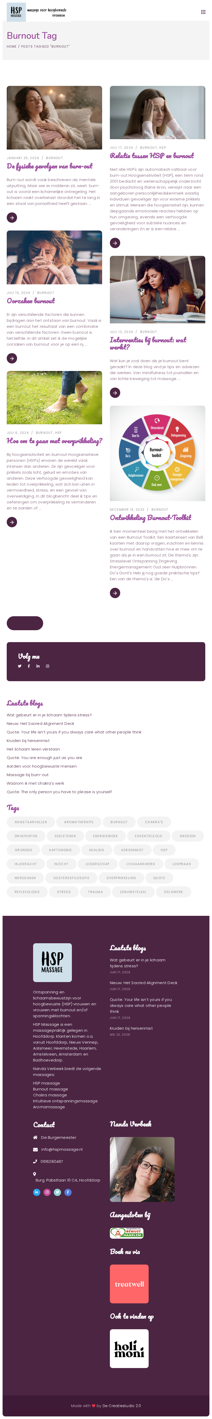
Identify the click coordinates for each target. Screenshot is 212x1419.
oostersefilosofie (71, 878)
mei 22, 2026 (120, 1034)
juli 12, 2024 (121, 332)
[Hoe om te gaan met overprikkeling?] (54, 397)
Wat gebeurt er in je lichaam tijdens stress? (49, 715)
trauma (95, 892)
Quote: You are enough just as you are (44, 757)
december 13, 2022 (127, 509)
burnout (54, 158)
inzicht (61, 864)
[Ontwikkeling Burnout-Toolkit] (157, 453)
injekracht (26, 864)
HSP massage (46, 1083)
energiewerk (105, 836)
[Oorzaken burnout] (54, 257)
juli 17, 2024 (121, 147)
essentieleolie (148, 836)
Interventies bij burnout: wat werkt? (148, 343)
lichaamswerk (141, 864)
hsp (164, 850)
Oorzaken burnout (31, 300)
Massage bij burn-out (28, 774)
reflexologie (27, 892)
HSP (162, 147)
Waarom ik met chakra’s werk (35, 783)
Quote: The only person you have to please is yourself (59, 791)
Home (12, 46)
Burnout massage (50, 1089)
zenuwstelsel (133, 892)
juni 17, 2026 (120, 972)
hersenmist (132, 850)
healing (96, 850)
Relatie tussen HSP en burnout (152, 155)
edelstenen (65, 836)
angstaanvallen (31, 822)
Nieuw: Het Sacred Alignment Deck (40, 723)
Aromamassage (49, 1107)
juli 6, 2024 (18, 432)
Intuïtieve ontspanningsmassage (65, 1101)
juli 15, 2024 (19, 293)
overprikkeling (121, 878)
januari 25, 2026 (23, 158)
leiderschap (98, 864)
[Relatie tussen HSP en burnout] (157, 112)
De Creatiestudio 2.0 (122, 1405)
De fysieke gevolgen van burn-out (49, 165)
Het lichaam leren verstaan (33, 749)
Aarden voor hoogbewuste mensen (42, 766)
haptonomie (60, 850)
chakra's (154, 822)
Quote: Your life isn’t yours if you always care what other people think (74, 732)
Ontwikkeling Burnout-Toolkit (150, 517)
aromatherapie (79, 822)
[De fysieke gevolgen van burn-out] (54, 118)
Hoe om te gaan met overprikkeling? (54, 440)
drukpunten (26, 836)
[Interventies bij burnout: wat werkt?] (157, 289)
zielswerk (173, 892)
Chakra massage (50, 1095)
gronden (23, 850)
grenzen (188, 836)
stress (64, 892)
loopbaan (181, 864)
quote (159, 878)
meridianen (25, 878)
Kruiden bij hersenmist (28, 740)
